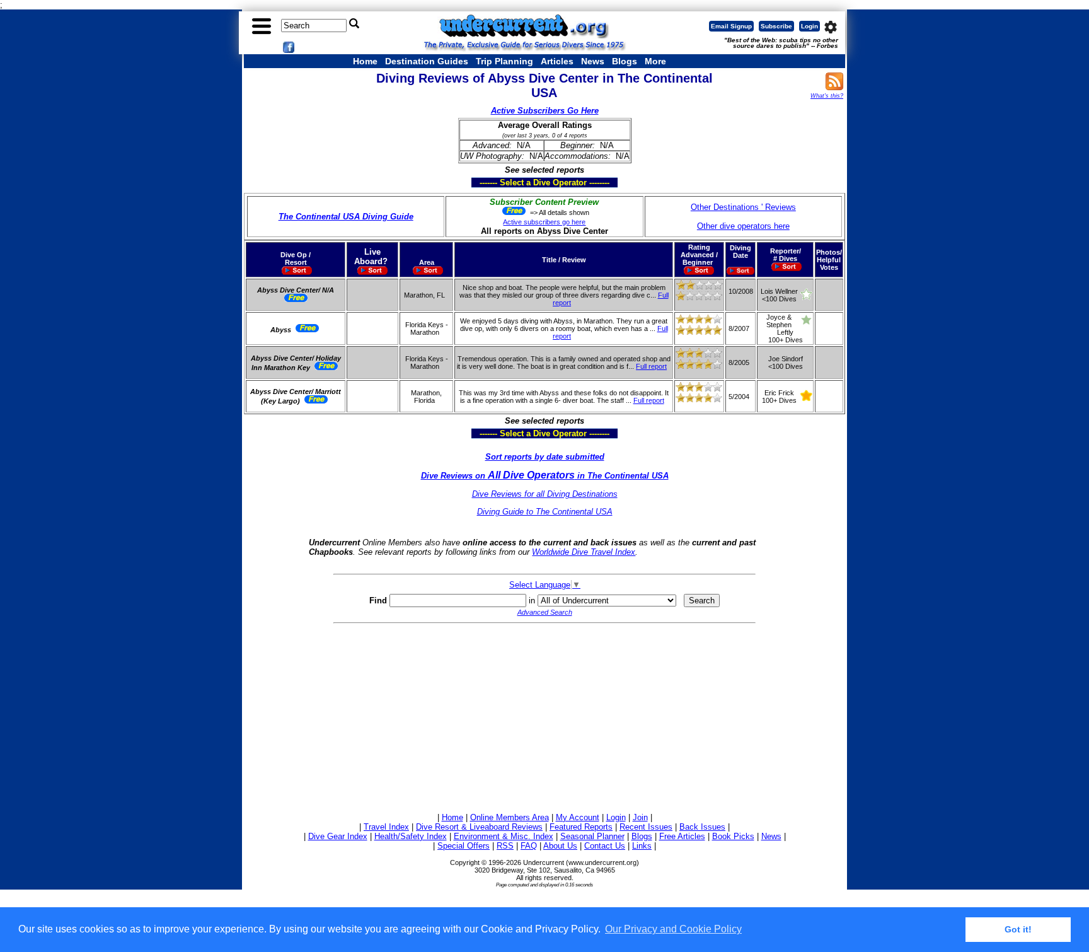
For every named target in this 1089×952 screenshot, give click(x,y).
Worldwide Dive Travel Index (583, 552)
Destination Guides (426, 61)
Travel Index (386, 827)
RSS (505, 845)
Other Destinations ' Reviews (743, 207)
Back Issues (702, 827)
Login (809, 26)
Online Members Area (509, 817)
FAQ (529, 845)
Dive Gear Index (337, 836)
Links (642, 845)
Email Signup (731, 26)
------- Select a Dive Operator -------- (484, 182)
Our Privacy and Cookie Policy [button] (673, 929)
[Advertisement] (544, 716)
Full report (651, 366)
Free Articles (682, 836)
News (592, 61)
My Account (577, 817)
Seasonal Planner (592, 836)
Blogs (624, 61)
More (655, 61)
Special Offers (463, 845)
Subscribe (776, 26)
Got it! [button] (1018, 929)
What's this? (826, 96)
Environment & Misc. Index (503, 836)
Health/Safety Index (410, 836)
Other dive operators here (743, 226)
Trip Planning (504, 61)
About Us (560, 845)
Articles (557, 61)
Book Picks (733, 836)
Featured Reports (581, 827)
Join (640, 817)
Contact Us (604, 845)
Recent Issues (645, 827)
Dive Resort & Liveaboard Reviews (479, 827)
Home (365, 61)
